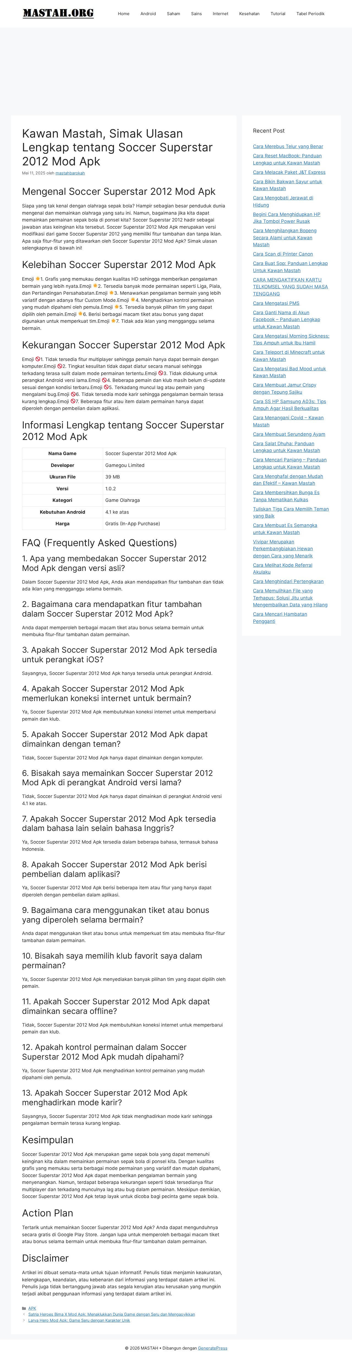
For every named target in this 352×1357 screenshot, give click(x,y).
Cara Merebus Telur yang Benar (288, 146)
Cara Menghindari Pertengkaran (288, 581)
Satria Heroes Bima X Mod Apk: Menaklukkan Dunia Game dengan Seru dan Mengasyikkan (111, 1314)
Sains (196, 13)
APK (32, 1308)
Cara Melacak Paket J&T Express (289, 172)
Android (148, 13)
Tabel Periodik (310, 13)
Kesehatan (249, 13)
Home (124, 13)
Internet (220, 13)
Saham (173, 13)
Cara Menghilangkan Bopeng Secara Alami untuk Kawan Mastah (285, 237)
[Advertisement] (176, 68)
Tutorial (278, 13)
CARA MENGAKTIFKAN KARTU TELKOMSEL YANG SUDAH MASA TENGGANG (290, 287)
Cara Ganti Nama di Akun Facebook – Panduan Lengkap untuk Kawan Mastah (286, 319)
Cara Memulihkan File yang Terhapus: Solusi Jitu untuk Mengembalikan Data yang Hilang (290, 598)
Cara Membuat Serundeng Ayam (289, 434)
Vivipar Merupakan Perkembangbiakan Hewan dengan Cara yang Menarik (283, 549)
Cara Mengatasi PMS (276, 303)
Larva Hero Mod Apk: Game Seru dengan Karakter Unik (79, 1320)
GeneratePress (212, 1348)
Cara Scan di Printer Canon (283, 254)
